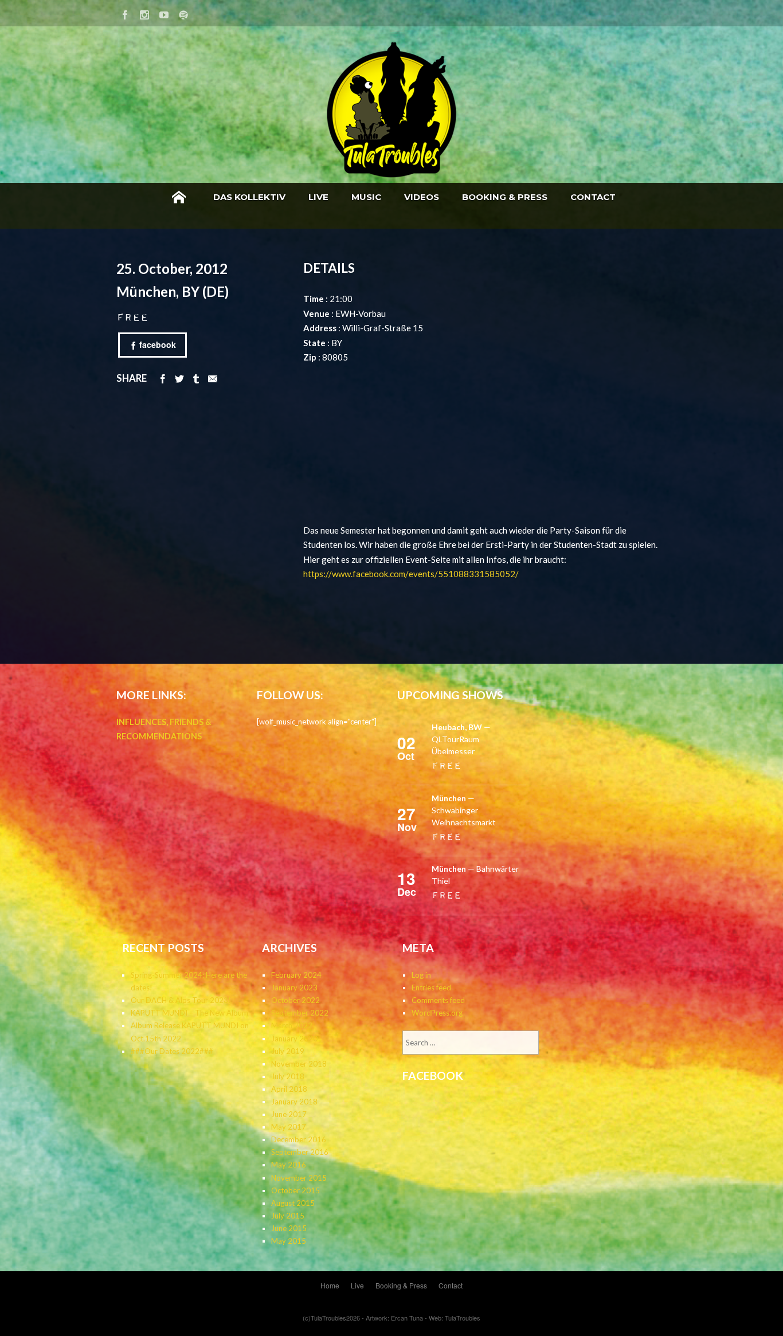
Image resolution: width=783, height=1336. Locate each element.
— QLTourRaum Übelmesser (461, 739)
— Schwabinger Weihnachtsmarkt (464, 810)
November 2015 (299, 1177)
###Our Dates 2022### (172, 1051)
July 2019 (287, 1051)
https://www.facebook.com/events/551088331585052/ (411, 574)
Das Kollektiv (249, 196)
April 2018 (289, 1089)
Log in (421, 975)
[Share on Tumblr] (196, 378)
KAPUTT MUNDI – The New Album (189, 1012)
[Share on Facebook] (162, 378)
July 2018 (287, 1076)
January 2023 (294, 987)
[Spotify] (183, 13)
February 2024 (296, 975)
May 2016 (288, 1164)
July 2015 (287, 1215)
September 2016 (299, 1152)
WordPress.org (437, 1012)
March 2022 (291, 1025)
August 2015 (293, 1203)
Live (318, 196)
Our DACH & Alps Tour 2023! (181, 1000)
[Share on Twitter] (179, 378)
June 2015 (289, 1228)
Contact (593, 196)
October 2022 (295, 1000)
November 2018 (299, 1063)
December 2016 (298, 1139)
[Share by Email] (212, 378)
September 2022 (299, 1012)
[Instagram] (144, 13)
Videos (421, 196)
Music (366, 196)
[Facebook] (125, 13)
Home (179, 197)
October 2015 (295, 1190)
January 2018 (294, 1101)
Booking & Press (504, 196)
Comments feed (438, 1000)
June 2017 (289, 1114)
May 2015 (288, 1240)
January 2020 (294, 1038)
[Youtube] (164, 13)
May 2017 (288, 1126)
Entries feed (431, 987)
